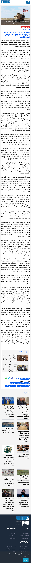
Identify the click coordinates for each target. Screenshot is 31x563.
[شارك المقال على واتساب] (6, 378)
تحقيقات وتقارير (24, 536)
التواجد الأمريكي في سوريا (23, 386)
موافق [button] (25, 560)
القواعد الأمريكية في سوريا (16, 383)
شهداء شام (12, 536)
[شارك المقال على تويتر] (9, 378)
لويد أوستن (13, 386)
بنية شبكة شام (11, 546)
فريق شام (13, 538)
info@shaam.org (24, 525)
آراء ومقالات (25, 538)
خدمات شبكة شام (24, 549)
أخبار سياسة (26, 533)
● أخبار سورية (25, 27)
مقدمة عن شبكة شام (11, 550)
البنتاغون (7, 386)
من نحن (13, 533)
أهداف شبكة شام (24, 546)
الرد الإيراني (26, 383)
